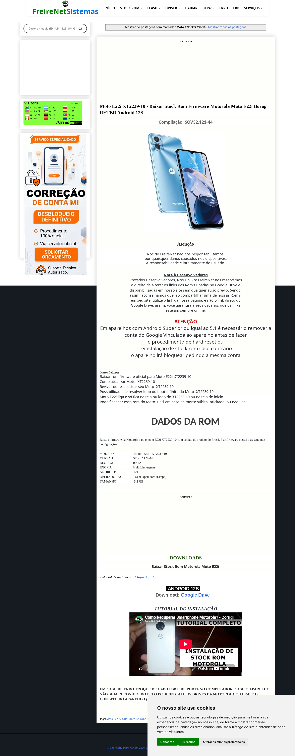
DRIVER (172, 8)
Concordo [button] (167, 742)
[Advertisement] (186, 71)
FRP (236, 8)
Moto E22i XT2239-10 (141, 719)
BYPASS (208, 8)
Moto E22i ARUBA (116, 719)
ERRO (223, 8)
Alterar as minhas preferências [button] (224, 742)
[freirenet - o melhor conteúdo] (55, 274)
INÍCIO (109, 8)
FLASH (153, 8)
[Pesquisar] (80, 28)
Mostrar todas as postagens (227, 27)
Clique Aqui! (144, 577)
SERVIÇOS (253, 8)
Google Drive (195, 595)
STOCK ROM (131, 8)
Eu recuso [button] (188, 742)
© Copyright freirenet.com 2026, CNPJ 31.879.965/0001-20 (141, 747)
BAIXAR (191, 8)
